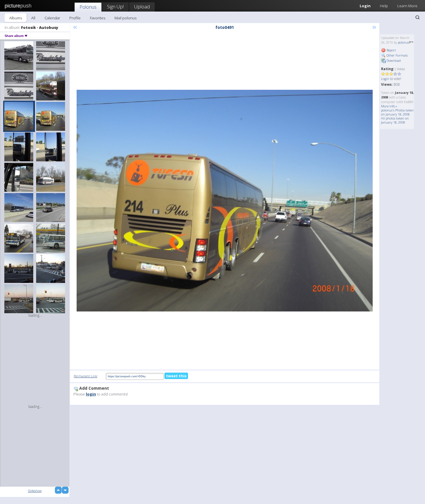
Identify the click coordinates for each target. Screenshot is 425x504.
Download (393, 60)
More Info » (389, 106)
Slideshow (35, 490)
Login (365, 5)
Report (391, 50)
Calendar (52, 17)
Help (384, 5)
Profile (75, 17)
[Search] (417, 17)
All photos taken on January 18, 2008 (395, 120)
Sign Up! (115, 6)
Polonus (88, 6)
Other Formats (397, 55)
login (91, 394)
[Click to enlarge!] (225, 200)
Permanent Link (85, 376)
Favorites (97, 17)
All (33, 17)
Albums (15, 17)
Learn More (407, 5)
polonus (403, 42)
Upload (142, 6)
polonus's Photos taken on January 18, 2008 (397, 112)
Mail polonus (125, 17)
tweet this (176, 375)
